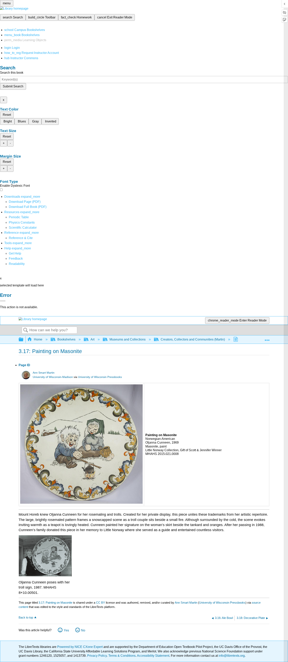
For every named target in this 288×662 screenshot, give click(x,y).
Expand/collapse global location (267, 338)
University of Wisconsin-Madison (53, 377)
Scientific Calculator (23, 227)
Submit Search (13, 86)
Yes (66, 630)
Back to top (26, 617)
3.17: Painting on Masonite (55, 602)
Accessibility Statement (153, 655)
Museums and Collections (127, 339)
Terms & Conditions (122, 655)
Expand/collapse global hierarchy (23, 339)
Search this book (11, 72)
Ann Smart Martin (43, 372)
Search (26, 330)
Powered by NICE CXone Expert (80, 646)
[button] (16, 258)
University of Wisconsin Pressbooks (100, 377)
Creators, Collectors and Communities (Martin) (193, 339)
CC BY (101, 602)
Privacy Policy (97, 655)
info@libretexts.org (231, 655)
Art (92, 339)
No (83, 630)
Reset (7, 114)
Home (38, 339)
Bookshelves (66, 339)
